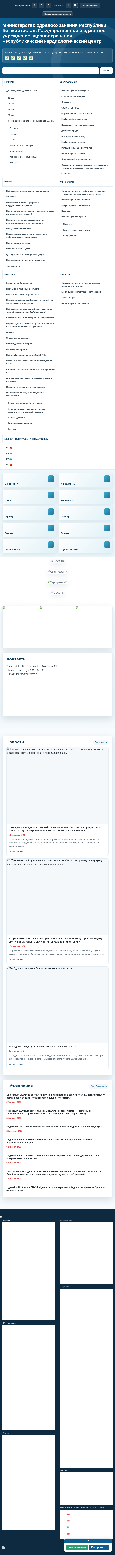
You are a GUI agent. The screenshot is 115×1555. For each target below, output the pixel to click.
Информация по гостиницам (75, 303)
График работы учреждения (75, 119)
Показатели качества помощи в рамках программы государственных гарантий (25, 221)
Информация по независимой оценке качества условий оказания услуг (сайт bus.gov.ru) (29, 310)
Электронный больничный (19, 283)
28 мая (11, 104)
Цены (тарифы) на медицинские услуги (25, 254)
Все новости (101, 742)
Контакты (14, 162)
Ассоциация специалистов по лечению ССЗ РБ (31, 121)
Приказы (67, 224)
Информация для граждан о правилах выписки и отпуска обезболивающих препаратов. (30, 325)
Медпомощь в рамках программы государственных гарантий (22, 204)
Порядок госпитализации (18, 243)
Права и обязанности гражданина (22, 294)
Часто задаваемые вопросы (19, 344)
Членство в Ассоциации (21, 145)
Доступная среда (69, 130)
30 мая (11, 115)
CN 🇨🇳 (9, 465)
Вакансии (66, 211)
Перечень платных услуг (18, 249)
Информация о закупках (73, 153)
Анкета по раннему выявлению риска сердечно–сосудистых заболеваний (26, 410)
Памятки (12, 429)
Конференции (70, 236)
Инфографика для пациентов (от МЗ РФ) (26, 355)
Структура (66, 102)
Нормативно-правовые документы (23, 289)
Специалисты (67, 182)
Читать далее (16, 851)
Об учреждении (68, 82)
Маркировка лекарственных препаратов (25, 387)
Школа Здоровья (16, 417)
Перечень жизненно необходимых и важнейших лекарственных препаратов (29, 301)
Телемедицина (13, 266)
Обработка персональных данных (77, 113)
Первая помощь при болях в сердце (25, 403)
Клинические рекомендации (76, 230)
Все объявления (99, 1086)
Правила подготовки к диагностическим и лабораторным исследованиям (26, 235)
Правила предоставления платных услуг (26, 260)
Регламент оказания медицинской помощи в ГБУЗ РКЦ (30, 371)
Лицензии (11, 197)
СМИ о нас (66, 174)
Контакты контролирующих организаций (81, 292)
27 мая (11, 98)
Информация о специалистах (75, 200)
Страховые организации (18, 338)
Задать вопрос (68, 297)
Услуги (8, 182)
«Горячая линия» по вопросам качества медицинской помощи (80, 284)
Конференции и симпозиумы (24, 157)
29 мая (11, 109)
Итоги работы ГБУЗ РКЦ (73, 136)
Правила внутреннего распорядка (77, 125)
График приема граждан (73, 142)
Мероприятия (16, 151)
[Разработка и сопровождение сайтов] (57, 1217)
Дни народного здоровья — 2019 (22, 91)
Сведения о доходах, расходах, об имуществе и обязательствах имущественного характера (84, 166)
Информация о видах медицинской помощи (27, 191)
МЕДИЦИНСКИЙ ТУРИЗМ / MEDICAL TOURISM (26, 439)
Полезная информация (17, 349)
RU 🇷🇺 (9, 448)
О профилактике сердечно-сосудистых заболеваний (25, 394)
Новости (14, 134)
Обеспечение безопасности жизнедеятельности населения (29, 379)
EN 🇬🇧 (9, 453)
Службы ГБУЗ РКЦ (70, 108)
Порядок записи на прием (18, 228)
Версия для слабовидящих (57, 14)
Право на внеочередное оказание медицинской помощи (29, 362)
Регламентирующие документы (76, 148)
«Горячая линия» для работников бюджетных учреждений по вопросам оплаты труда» (83, 192)
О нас (12, 140)
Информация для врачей (73, 217)
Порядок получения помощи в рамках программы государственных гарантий (30, 212)
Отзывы (10, 332)
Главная (9, 82)
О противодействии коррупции (76, 159)
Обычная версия (90, 5)
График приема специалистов (75, 205)
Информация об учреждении (75, 91)
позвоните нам (77, 1547)
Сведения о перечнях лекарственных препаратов (30, 318)
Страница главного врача (73, 96)
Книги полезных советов (20, 423)
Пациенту (9, 274)
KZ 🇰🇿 (9, 459)
